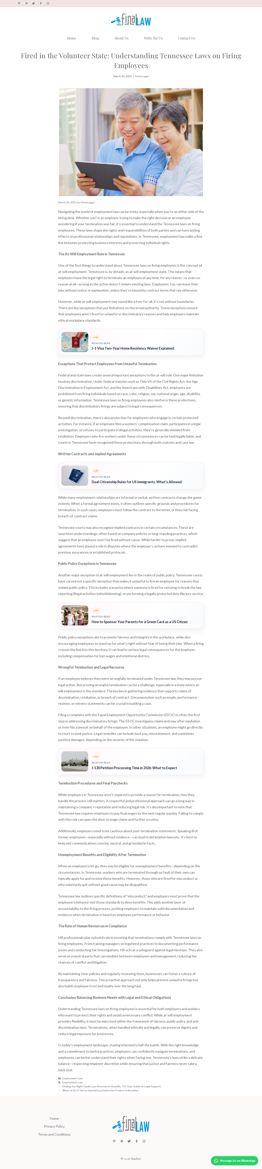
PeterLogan (142, 76)
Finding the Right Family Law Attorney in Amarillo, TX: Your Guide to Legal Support (111, 1086)
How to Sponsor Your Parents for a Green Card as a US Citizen (140, 622)
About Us (121, 38)
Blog (95, 38)
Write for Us (153, 38)
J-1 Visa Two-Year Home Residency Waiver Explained (133, 348)
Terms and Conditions (54, 1134)
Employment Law (72, 1078)
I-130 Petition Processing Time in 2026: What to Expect (134, 768)
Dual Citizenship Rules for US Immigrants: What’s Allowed (137, 482)
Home (71, 38)
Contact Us (186, 38)
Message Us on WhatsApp (237, 1160)
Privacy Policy (54, 1126)
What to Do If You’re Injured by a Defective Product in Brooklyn (100, 1090)
